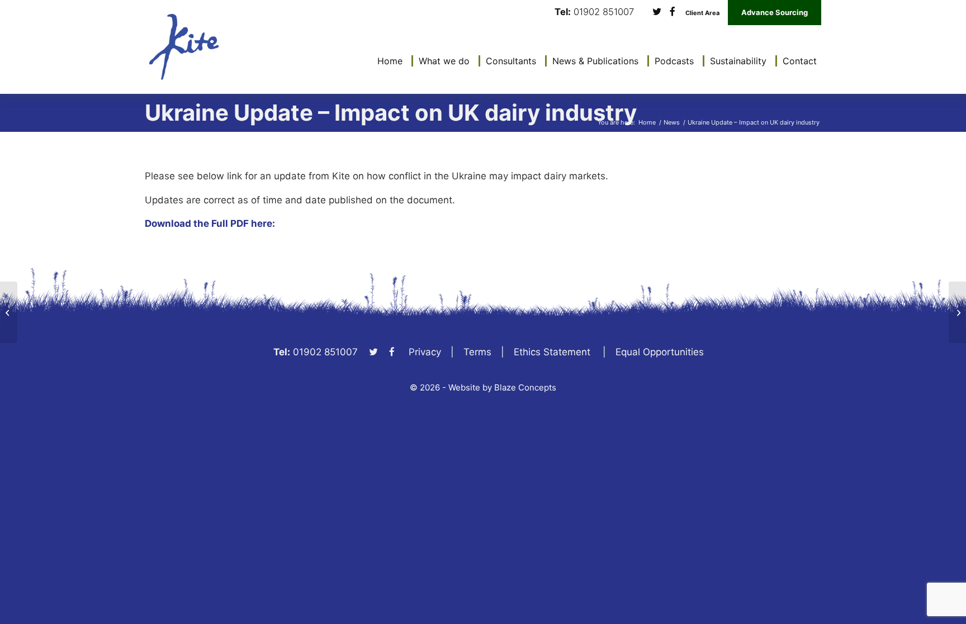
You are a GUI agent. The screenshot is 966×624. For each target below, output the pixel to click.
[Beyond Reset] (8, 312)
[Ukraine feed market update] (957, 312)
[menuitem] (387, 61)
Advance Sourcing (774, 12)
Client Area (702, 13)
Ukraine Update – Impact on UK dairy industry (391, 112)
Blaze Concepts (525, 387)
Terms (477, 352)
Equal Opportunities (659, 352)
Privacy (425, 352)
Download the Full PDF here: (210, 223)
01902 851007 (604, 12)
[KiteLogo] (184, 47)
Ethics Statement (552, 352)
